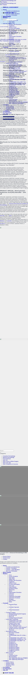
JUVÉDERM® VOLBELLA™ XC (17, 639)
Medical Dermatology (8, 457)
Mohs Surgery (7, 572)
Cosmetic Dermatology (4, 26)
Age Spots (11, 21)
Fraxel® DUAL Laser (14, 623)
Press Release (7, 458)
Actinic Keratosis (13, 576)
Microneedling (13, 656)
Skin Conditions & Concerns (10, 464)
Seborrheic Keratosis (14, 41)
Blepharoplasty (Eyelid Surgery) (17, 614)
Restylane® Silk (13, 644)
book (10, 215)
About (4, 9)
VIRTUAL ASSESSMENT (10, 7)
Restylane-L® (12, 643)
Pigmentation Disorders (15, 36)
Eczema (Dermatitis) (14, 28)
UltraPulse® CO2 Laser (15, 622)
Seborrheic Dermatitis (14, 596)
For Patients (6, 111)
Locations (6, 660)
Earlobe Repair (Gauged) (15, 618)
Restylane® (12, 642)
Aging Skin (12, 23)
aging (5, 110)
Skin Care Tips (7, 462)
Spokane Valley (10, 664)
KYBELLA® (12, 651)
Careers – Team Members (13, 13)
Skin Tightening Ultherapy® (16, 659)
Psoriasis (11, 37)
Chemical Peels (13, 655)
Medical (5, 17)
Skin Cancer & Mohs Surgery (10, 461)
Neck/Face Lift (13, 615)
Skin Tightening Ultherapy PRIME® (18, 658)
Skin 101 (5, 460)
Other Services (10, 652)
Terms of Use (6, 558)
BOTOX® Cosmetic (14, 632)
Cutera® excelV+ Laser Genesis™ (18, 71)
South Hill (8, 666)
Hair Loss (11, 585)
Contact (5, 559)
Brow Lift (11, 616)
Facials (11, 654)
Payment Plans (13, 604)
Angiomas (11, 25)
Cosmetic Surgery (10, 612)
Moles (10, 35)
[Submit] (3, 21)
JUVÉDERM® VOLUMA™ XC (17, 84)
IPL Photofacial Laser (14, 68)
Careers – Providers (11, 568)
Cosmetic (9, 221)
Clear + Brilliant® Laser (15, 626)
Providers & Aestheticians (13, 11)
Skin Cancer (12, 600)
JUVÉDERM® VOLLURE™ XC (17, 82)
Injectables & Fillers (11, 631)
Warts (10, 601)
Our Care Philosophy (11, 15)
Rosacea (11, 595)
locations (2, 223)
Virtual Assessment (14, 609)
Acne (10, 575)
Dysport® (11, 78)
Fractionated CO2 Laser (15, 64)
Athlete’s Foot (12, 27)
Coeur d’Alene (10, 662)
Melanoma (12, 589)
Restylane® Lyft (13, 646)
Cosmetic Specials (14, 607)
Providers (2, 61)
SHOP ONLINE (9, 13)
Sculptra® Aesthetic (14, 650)
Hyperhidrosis (12, 587)
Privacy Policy (7, 556)
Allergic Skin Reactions (15, 24)
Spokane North (10, 663)
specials (7, 54)
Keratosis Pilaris (13, 588)
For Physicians (7, 112)
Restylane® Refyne (14, 647)
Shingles (11, 599)
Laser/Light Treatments (12, 619)
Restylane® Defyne (14, 648)
